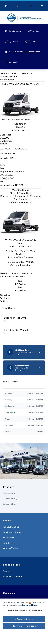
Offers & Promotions (20, 202)
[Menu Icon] (42, 6)
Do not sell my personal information (25, 610)
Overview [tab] (5, 295)
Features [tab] (5, 298)
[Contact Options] (30, 6)
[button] (6, 6)
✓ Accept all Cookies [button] (24, 619)
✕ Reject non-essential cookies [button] (24, 626)
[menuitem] (24, 496)
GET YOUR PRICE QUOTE (13, 149)
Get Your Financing (20, 265)
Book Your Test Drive (20, 246)
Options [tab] (4, 301)
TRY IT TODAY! (8, 153)
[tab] (7, 382)
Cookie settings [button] (29, 605)
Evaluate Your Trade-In (20, 257)
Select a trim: (7, 79)
